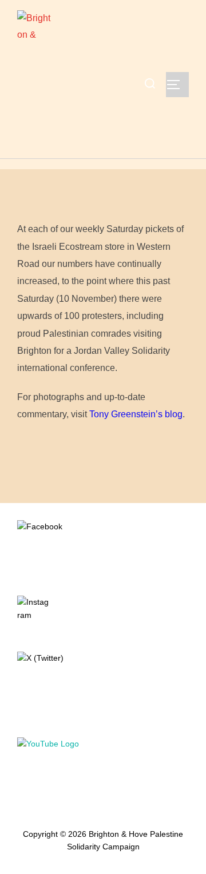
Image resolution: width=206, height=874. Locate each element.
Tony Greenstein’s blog (136, 414)
